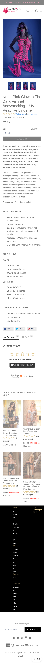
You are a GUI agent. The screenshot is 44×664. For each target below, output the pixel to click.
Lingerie (15, 524)
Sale (14, 537)
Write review (20, 114)
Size (4, 129)
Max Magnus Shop (19, 653)
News (14, 590)
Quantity (34, 129)
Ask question (32, 114)
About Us (16, 587)
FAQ (14, 562)
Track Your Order (14, 568)
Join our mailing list (22, 624)
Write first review (23, 365)
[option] (11, 86)
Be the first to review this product (22, 359)
